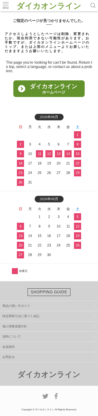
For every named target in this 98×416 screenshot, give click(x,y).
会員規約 (8, 346)
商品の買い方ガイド (16, 306)
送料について (11, 336)
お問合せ (8, 357)
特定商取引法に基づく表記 (20, 316)
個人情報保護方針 (14, 326)
